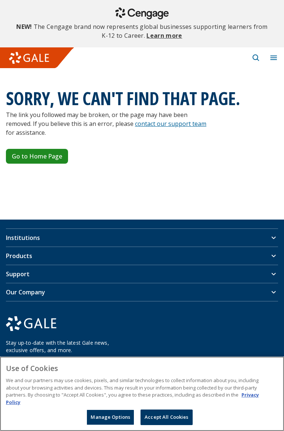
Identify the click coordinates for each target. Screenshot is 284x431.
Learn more (164, 35)
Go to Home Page (37, 156)
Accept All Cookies (166, 417)
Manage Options (110, 417)
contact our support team (170, 124)
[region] (142, 394)
